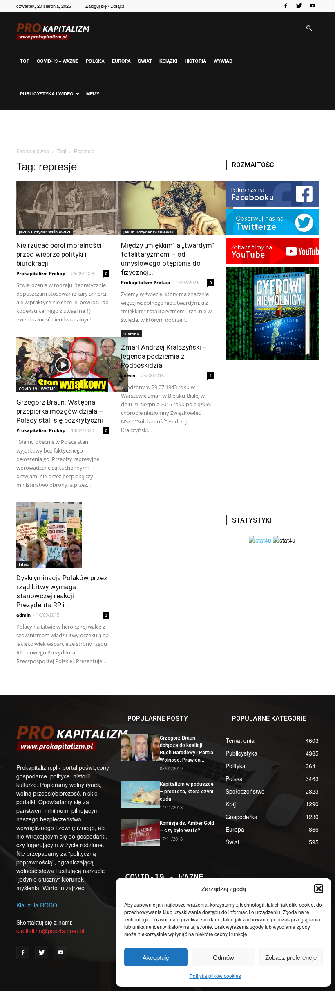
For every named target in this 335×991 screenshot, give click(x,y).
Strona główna (32, 150)
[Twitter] (299, 5)
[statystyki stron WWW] (260, 540)
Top (24, 61)
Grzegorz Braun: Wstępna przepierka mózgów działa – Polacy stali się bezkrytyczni (59, 411)
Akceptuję (156, 957)
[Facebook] (285, 5)
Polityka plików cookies (215, 975)
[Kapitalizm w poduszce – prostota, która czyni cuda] (137, 794)
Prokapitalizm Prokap (40, 273)
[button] (319, 889)
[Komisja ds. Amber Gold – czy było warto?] (137, 832)
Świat (145, 61)
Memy (92, 94)
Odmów (223, 957)
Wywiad (223, 61)
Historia (195, 61)
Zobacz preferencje (291, 957)
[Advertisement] (167, 128)
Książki (168, 61)
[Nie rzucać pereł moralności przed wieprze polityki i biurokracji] (62, 208)
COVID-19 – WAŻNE (57, 61)
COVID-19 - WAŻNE (37, 388)
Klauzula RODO (36, 905)
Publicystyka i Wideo (47, 94)
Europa (121, 61)
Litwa (24, 564)
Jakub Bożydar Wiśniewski (44, 232)
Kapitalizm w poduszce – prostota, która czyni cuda (187, 791)
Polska (95, 61)
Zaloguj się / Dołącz (105, 5)
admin (128, 375)
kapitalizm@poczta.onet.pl (50, 931)
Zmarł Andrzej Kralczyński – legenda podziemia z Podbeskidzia (164, 356)
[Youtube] (312, 5)
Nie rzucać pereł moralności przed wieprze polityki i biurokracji (59, 254)
